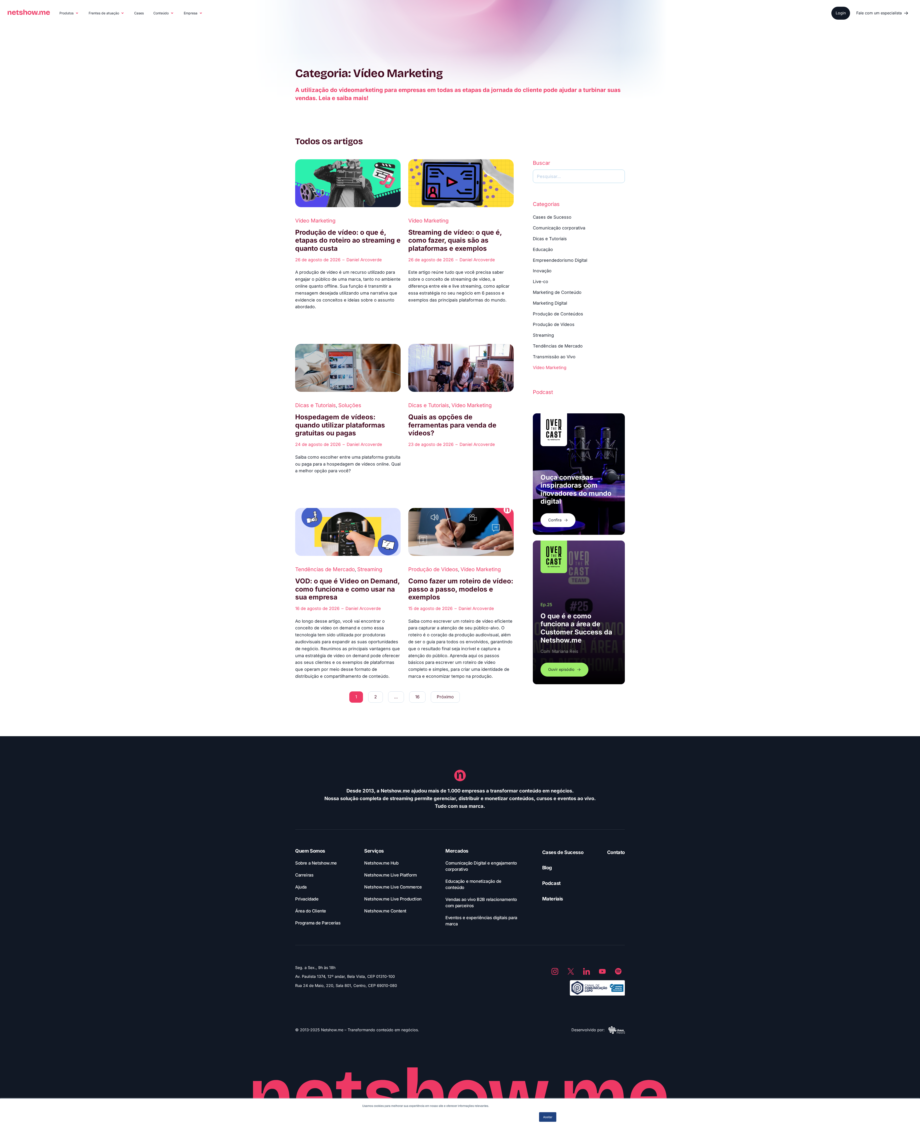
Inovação (542, 270)
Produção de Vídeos (433, 569)
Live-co (540, 281)
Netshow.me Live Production (393, 898)
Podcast (551, 883)
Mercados (456, 851)
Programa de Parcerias (318, 922)
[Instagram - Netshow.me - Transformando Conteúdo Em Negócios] (555, 971)
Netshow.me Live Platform (390, 874)
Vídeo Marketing (315, 220)
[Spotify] (618, 971)
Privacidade (307, 898)
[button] (69, 13)
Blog (547, 868)
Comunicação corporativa (559, 227)
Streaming (369, 569)
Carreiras (304, 874)
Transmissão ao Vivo (554, 356)
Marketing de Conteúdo (557, 292)
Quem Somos (310, 851)
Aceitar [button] (547, 1117)
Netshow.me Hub (381, 863)
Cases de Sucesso (552, 217)
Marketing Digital (550, 303)
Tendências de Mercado (325, 569)
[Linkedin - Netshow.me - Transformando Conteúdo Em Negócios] (586, 971)
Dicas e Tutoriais (315, 405)
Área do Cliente (310, 910)
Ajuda (301, 886)
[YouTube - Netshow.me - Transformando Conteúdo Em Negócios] (602, 971)
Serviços (374, 851)
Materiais (552, 899)
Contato (616, 852)
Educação (543, 249)
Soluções (349, 405)
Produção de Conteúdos (558, 313)
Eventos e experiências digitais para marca (481, 920)
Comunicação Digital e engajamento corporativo (481, 866)
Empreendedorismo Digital (560, 260)
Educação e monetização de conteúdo (473, 884)
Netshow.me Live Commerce (393, 886)
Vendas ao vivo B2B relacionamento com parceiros (481, 902)
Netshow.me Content (385, 910)
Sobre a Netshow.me (316, 863)
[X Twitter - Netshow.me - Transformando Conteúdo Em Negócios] (570, 971)
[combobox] (579, 176)
